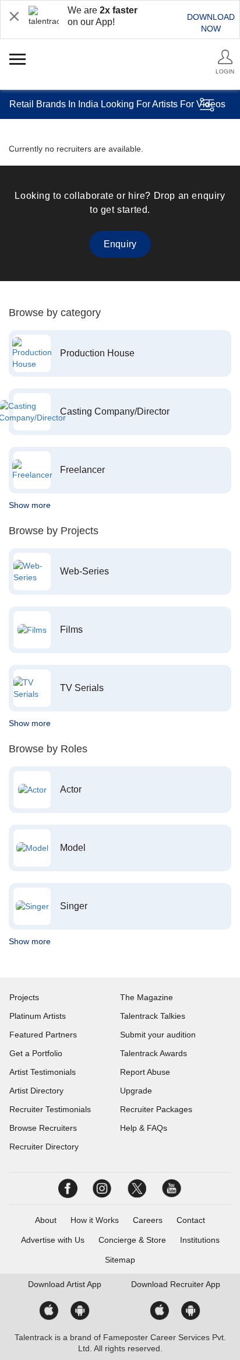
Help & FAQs (143, 1128)
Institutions (200, 1240)
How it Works (94, 1220)
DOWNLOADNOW (211, 22)
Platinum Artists (37, 1016)
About (46, 1220)
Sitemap (120, 1259)
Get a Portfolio (35, 1053)
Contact (191, 1220)
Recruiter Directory (44, 1146)
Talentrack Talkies (152, 1016)
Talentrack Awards (153, 1053)
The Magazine (146, 997)
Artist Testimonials (42, 1072)
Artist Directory (36, 1090)
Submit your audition (158, 1034)
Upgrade (136, 1090)
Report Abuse (145, 1072)
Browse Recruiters (43, 1128)
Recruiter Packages (156, 1109)
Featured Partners (43, 1034)
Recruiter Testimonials (50, 1109)
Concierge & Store (132, 1240)
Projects (24, 997)
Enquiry (120, 244)
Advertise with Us (52, 1240)
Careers (148, 1220)
